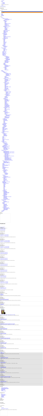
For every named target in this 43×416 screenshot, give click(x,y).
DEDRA (2, 14)
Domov (2, 13)
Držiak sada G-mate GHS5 (2, 362)
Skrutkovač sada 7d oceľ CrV (3, 288)
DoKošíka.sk (2, 407)
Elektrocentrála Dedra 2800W (3, 367)
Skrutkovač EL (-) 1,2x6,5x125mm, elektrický (4, 247)
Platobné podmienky (3, 389)
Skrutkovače (2, 15)
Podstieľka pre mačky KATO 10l (3, 319)
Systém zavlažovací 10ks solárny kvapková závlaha (5, 338)
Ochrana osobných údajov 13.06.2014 (4, 388)
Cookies (2, 390)
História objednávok (3, 394)
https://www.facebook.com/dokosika (4, 408)
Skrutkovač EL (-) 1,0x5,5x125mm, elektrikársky (5, 241)
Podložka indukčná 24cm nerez (3, 381)
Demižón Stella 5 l (2, 304)
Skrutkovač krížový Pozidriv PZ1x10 (4, 253)
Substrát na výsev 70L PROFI (3, 333)
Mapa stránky (2, 396)
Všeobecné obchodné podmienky (4, 387)
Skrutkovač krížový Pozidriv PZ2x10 (4, 259)
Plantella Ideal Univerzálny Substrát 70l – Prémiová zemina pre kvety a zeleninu (7, 314)
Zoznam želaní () (3, 395)
